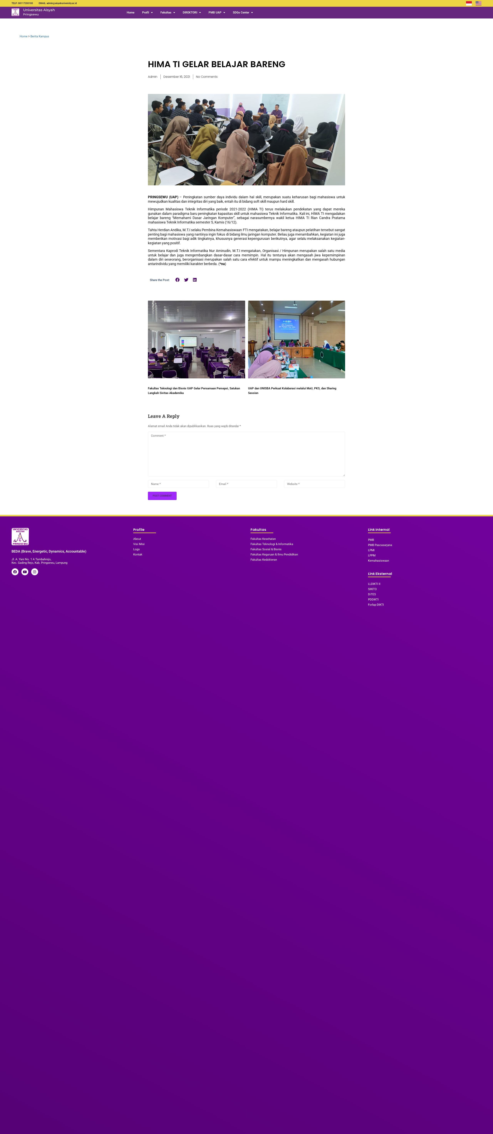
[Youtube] (24, 571)
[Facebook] (15, 571)
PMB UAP (215, 12)
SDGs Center (241, 12)
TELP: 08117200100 (22, 3)
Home (130, 12)
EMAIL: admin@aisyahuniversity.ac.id (58, 3)
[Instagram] (34, 571)
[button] (177, 280)
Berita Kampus (39, 36)
